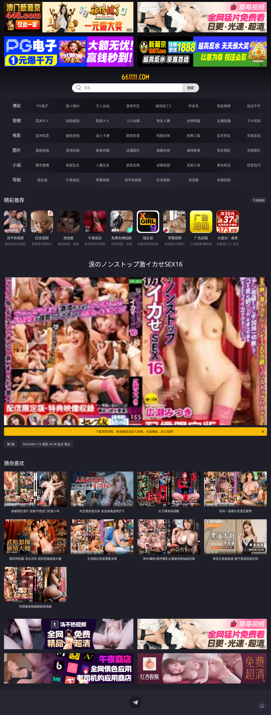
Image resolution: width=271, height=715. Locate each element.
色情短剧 (224, 180)
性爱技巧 (254, 165)
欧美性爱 (133, 135)
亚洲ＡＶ (42, 120)
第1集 (11, 444)
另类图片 (254, 150)
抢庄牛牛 (254, 106)
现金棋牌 (224, 106)
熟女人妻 (163, 120)
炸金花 (193, 106)
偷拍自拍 (72, 135)
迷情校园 (163, 165)
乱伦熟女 (224, 135)
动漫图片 (133, 150)
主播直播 (224, 120)
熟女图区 (224, 150)
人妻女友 (102, 165)
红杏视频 (163, 180)
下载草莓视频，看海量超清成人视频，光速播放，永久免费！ (135, 431)
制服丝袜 (163, 135)
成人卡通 (102, 135)
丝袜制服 (193, 120)
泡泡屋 (193, 180)
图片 (16, 150)
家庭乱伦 (72, 165)
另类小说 (193, 165)
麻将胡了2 (163, 106)
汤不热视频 (132, 180)
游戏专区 (133, 106)
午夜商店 (72, 180)
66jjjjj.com (135, 77)
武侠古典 (133, 165)
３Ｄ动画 (133, 120)
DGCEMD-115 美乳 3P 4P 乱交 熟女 (46, 444)
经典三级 (193, 135)
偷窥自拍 (42, 150)
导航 (16, 180)
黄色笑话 (224, 165)
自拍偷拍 (72, 120)
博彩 (16, 106)
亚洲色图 (72, 150)
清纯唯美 (193, 150)
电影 (16, 135)
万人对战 (102, 106)
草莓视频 (102, 180)
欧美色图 (102, 150)
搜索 (190, 87)
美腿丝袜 (163, 150)
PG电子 (42, 106)
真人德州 (72, 106)
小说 (16, 165)
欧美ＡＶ (102, 120)
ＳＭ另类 (254, 120)
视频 (16, 121)
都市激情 (42, 165)
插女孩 (42, 180)
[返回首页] (262, 706)
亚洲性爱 (42, 135)
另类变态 (254, 135)
